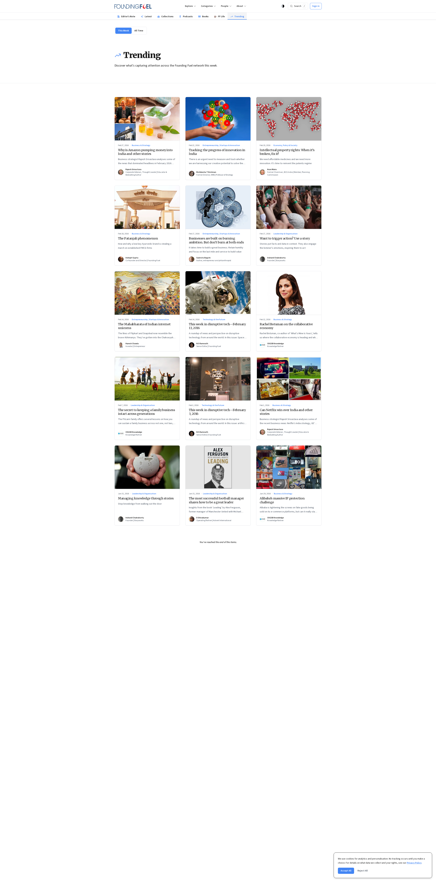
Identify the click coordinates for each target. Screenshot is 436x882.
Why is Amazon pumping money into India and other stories (145, 152)
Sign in (316, 6)
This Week (123, 30)
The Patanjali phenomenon (138, 238)
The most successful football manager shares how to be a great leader (216, 500)
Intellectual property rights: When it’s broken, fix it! (287, 152)
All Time (138, 30)
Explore (189, 6)
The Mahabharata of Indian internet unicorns (144, 326)
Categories (207, 6)
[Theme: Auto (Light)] (283, 6)
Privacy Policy (414, 863)
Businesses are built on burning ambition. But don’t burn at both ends (216, 240)
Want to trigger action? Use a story (285, 238)
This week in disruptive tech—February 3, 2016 (217, 412)
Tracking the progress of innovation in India (217, 152)
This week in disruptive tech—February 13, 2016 (217, 326)
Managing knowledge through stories (146, 498)
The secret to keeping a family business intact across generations (146, 412)
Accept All (346, 870)
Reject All (362, 870)
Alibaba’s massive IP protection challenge (282, 500)
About (240, 6)
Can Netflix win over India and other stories (286, 412)
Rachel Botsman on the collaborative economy (286, 326)
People (224, 6)
